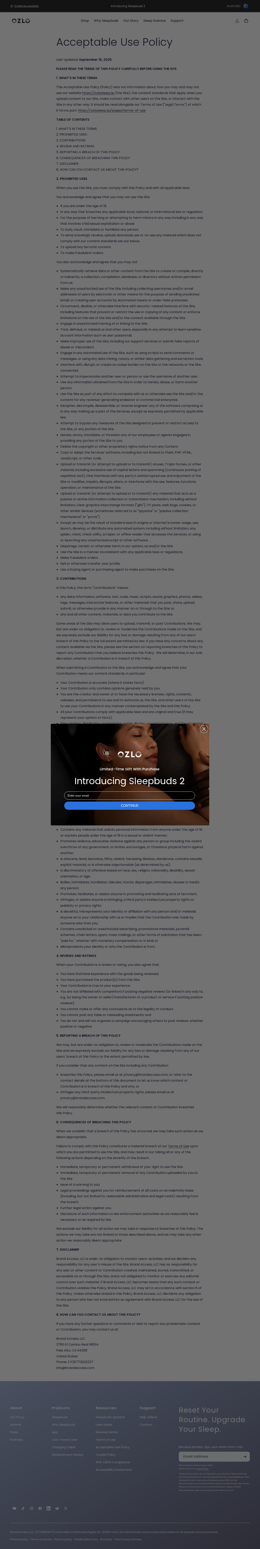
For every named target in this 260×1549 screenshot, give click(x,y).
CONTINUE (130, 806)
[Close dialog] (204, 729)
